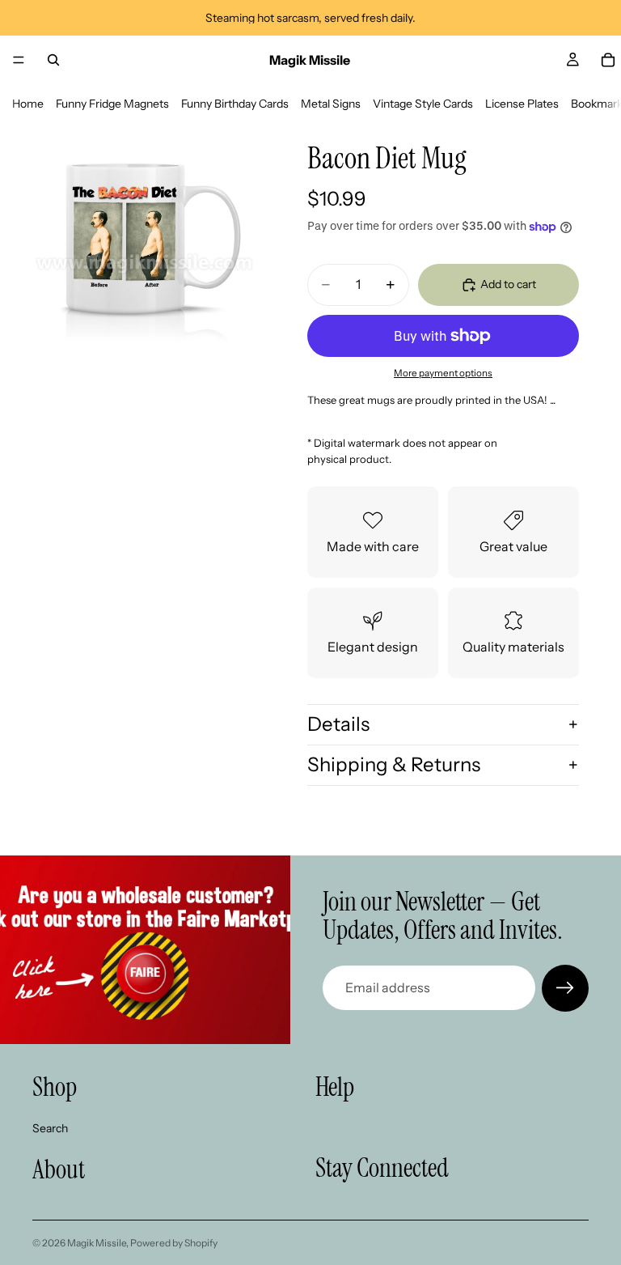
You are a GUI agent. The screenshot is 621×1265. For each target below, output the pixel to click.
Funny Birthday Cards (235, 103)
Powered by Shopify (174, 1243)
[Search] (53, 60)
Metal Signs (331, 103)
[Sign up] (565, 988)
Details (338, 724)
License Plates (522, 103)
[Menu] (18, 60)
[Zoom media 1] (145, 238)
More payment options (443, 373)
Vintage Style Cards (423, 103)
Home (28, 103)
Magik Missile (96, 1243)
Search (50, 1127)
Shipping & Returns (393, 764)
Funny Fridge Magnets (112, 103)
